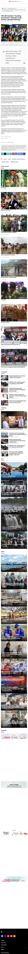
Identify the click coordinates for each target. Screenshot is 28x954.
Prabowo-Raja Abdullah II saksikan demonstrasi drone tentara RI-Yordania (13, 254)
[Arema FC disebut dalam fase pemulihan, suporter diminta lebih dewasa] (4, 396)
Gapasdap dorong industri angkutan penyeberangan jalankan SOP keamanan (13, 602)
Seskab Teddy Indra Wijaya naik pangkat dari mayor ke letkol (13, 321)
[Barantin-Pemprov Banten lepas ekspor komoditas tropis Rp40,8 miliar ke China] (14, 419)
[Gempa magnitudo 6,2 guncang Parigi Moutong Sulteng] (4, 377)
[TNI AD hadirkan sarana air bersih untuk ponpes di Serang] (14, 178)
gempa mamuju (5, 161)
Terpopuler (4, 372)
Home (4, 8)
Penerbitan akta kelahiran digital (13, 921)
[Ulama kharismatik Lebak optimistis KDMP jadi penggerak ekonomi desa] (4, 390)
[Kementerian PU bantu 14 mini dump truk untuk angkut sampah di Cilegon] (14, 615)
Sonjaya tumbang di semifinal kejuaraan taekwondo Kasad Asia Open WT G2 (11, 344)
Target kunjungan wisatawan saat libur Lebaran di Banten (13, 510)
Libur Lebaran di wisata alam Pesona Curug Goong (11, 527)
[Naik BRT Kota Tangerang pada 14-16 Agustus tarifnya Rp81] (4, 384)
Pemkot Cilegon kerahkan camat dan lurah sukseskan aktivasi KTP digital (13, 585)
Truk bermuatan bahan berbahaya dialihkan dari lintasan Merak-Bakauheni (13, 567)
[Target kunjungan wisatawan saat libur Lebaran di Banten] (14, 505)
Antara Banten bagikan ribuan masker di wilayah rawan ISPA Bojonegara (12, 654)
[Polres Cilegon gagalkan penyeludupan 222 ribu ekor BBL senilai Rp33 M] (14, 684)
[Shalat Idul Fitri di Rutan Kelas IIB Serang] (14, 540)
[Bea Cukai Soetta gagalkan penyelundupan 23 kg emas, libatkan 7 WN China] (4, 453)
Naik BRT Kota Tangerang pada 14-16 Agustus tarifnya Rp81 (17, 383)
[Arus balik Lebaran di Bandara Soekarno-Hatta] (14, 488)
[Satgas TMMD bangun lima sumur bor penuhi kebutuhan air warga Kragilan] (14, 267)
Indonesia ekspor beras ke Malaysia (14, 778)
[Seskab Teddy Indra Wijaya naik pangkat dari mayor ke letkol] (14, 312)
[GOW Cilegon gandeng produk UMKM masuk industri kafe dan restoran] (14, 719)
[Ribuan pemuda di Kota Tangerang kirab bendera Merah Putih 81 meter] (4, 441)
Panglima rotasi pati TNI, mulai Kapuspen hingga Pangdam (14, 299)
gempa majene (14, 161)
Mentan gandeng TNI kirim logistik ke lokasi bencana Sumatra (12, 209)
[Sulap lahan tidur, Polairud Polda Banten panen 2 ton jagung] (14, 632)
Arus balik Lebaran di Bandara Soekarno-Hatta (12, 493)
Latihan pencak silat (9, 476)
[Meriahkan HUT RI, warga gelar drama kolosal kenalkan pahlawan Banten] (4, 435)
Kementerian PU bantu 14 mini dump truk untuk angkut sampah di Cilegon (13, 619)
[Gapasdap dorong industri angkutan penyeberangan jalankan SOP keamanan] (14, 597)
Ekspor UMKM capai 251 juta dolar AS (13, 825)
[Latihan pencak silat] (14, 470)
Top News (4, 408)
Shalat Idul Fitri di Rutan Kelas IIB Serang (13, 545)
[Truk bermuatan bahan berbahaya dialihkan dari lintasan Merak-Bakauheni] (14, 563)
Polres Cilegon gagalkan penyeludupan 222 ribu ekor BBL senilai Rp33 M (13, 688)
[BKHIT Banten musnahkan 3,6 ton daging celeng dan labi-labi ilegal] (14, 701)
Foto (2, 459)
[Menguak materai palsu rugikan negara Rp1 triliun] (14, 852)
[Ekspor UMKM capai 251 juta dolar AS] (14, 805)
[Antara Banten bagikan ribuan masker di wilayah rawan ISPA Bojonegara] (14, 649)
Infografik (3, 730)
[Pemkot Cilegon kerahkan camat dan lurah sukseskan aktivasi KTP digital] (14, 580)
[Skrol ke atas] (26, 948)
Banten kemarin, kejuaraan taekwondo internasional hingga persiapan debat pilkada (13, 366)
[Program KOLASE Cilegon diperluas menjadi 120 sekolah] (14, 667)
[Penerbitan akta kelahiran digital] (14, 900)
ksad (9, 159)
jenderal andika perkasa (18, 159)
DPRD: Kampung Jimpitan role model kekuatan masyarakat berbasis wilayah (13, 232)
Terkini (2, 940)
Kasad (5, 159)
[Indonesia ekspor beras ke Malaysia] (14, 757)
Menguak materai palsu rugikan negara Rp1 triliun (12, 872)
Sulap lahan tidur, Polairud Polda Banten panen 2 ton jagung (13, 637)
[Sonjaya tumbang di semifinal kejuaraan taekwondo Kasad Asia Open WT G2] (14, 335)
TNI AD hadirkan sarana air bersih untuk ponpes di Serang (13, 187)
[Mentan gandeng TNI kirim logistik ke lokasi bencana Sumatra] (14, 200)
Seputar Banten (11, 8)
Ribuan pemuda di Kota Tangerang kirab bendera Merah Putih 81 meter (17, 441)
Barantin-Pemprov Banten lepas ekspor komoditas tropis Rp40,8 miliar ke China (11, 428)
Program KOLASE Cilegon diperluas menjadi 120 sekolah (14, 672)
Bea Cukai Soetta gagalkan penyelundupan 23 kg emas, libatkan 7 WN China (16, 453)
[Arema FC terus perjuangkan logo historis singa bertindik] (4, 402)
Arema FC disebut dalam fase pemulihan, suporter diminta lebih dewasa (17, 396)
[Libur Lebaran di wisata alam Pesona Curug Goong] (14, 522)
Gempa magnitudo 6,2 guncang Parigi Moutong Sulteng (17, 376)
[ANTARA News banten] (15, 1)
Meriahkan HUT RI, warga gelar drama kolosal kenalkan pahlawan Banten (17, 434)
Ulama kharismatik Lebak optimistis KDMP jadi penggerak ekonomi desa (17, 390)
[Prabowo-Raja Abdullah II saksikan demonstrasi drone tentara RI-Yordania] (14, 245)
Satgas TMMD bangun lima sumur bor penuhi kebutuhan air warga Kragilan (13, 276)
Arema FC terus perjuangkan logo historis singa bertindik (17, 401)
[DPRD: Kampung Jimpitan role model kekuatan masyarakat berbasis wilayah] (14, 223)
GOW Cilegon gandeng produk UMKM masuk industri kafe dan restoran (12, 723)
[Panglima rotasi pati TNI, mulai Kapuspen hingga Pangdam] (14, 290)
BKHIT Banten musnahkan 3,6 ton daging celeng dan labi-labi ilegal (13, 706)
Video (2, 551)
